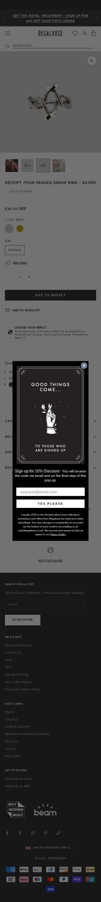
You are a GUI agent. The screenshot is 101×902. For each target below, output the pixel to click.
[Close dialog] (84, 365)
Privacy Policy (58, 534)
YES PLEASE (50, 503)
